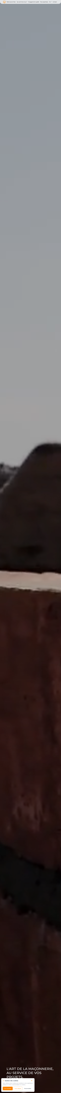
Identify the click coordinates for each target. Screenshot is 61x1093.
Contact (55, 2)
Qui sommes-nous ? (22, 2)
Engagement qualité (33, 2)
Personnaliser (27, 1088)
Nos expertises (44, 2)
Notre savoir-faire (11, 2)
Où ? (50, 2)
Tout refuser (18, 1088)
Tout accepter (7, 1088)
